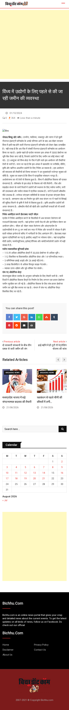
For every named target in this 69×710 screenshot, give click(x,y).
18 (16, 478)
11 (16, 472)
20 (34, 478)
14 (43, 472)
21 (43, 478)
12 (25, 472)
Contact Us (40, 649)
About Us (7, 654)
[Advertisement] (34, 44)
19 (25, 478)
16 (62, 472)
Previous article (12, 341)
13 (34, 472)
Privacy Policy (41, 644)
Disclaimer (8, 649)
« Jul (4, 500)
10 (7, 472)
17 (7, 478)
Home (6, 644)
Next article (59, 341)
